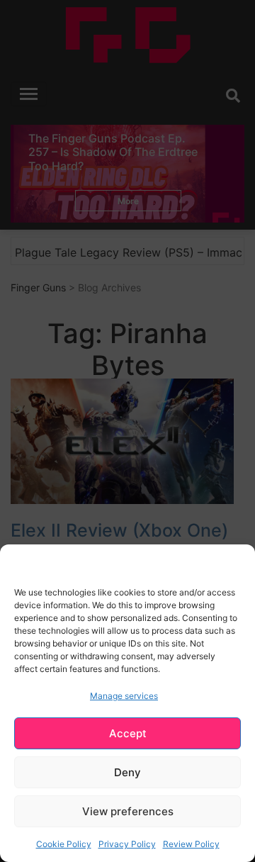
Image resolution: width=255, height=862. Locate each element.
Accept (128, 733)
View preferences (128, 811)
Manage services (124, 695)
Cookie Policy (63, 844)
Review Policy (191, 844)
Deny (127, 772)
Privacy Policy (127, 844)
